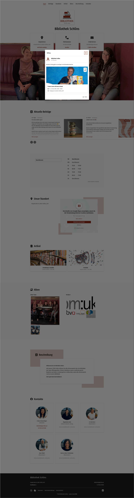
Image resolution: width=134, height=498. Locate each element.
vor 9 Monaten (53, 60)
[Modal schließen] (67, 249)
